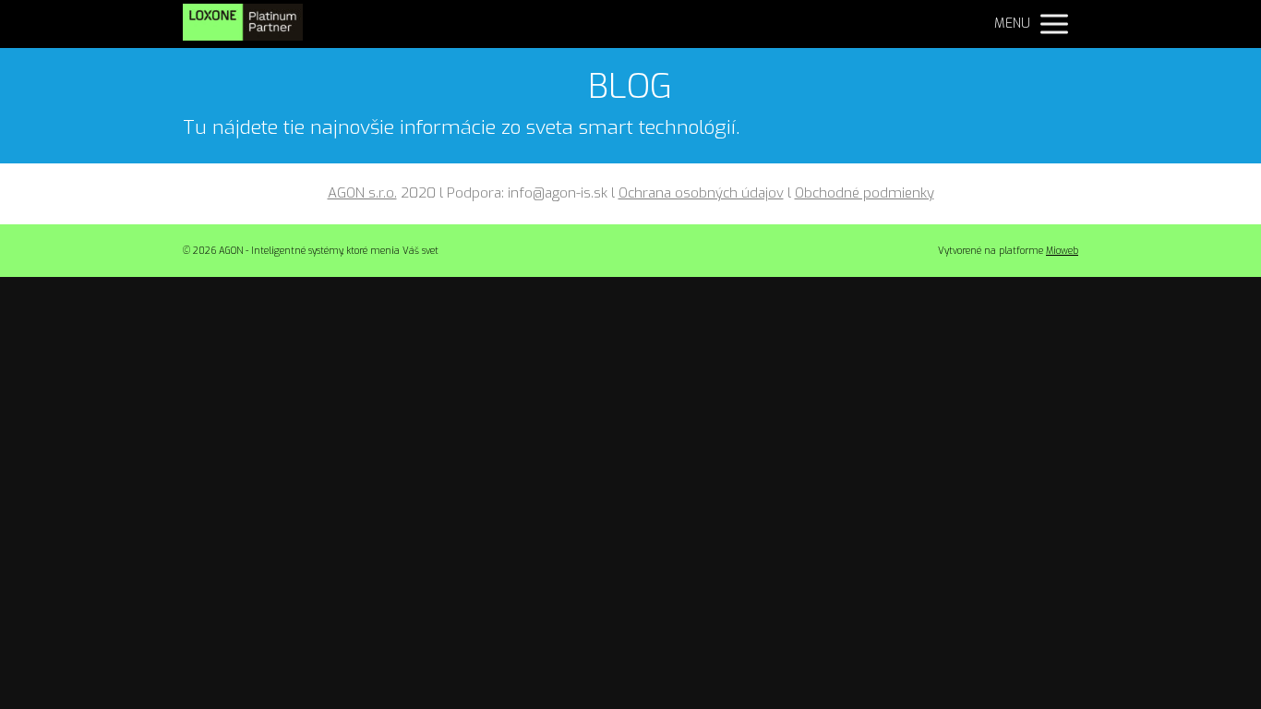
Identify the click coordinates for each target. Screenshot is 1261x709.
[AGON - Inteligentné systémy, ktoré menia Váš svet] (243, 24)
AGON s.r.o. (362, 193)
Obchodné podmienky (864, 193)
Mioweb (1062, 251)
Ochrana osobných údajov (701, 193)
